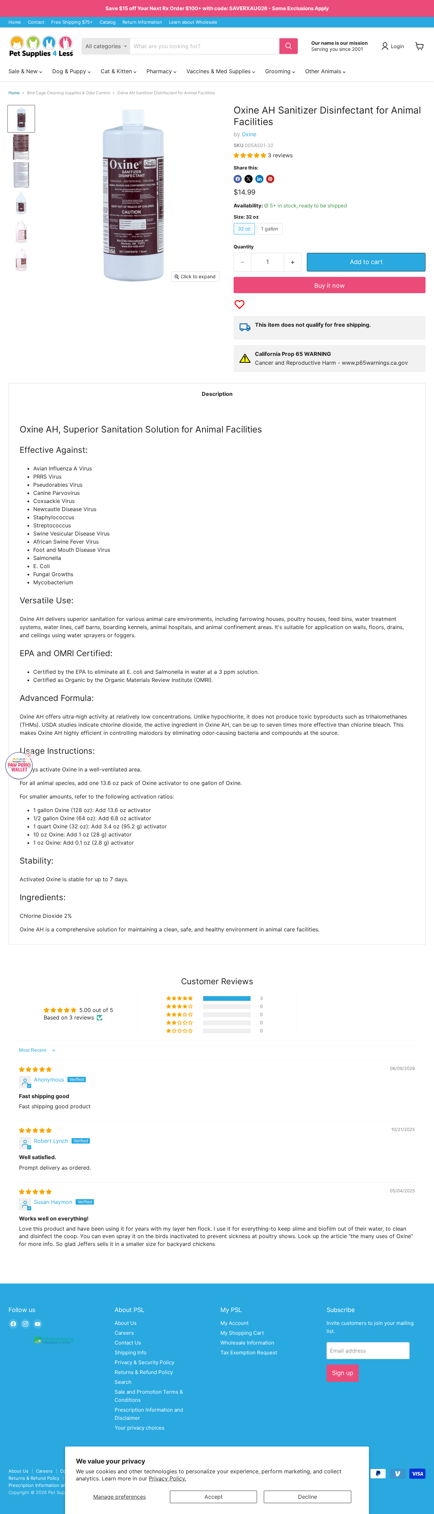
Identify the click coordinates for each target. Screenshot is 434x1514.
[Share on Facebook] (238, 179)
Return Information (142, 22)
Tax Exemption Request (248, 1352)
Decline (307, 1496)
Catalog (108, 22)
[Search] (288, 46)
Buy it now (329, 285)
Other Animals (324, 71)
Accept (213, 1496)
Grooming (278, 71)
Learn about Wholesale (193, 22)
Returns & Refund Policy (144, 1372)
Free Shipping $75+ (72, 22)
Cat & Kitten (117, 71)
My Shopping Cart (242, 1333)
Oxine (249, 134)
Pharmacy (160, 71)
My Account (234, 1323)
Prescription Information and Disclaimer (49, 1485)
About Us (126, 1323)
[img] (35, 1069)
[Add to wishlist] (239, 304)
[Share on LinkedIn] (259, 179)
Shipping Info (130, 1352)
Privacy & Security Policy (144, 1362)
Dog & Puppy (70, 71)
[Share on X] (248, 179)
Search (123, 1382)
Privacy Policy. (167, 1478)
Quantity (244, 246)
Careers (124, 1333)
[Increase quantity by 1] (292, 262)
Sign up (342, 1372)
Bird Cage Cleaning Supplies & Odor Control (68, 92)
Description (217, 393)
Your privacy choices (139, 1428)
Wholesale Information (247, 1342)
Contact (36, 22)
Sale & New (23, 71)
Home (14, 22)
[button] (251, 155)
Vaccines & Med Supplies (219, 71)
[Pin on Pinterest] (270, 179)
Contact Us (128, 1342)
